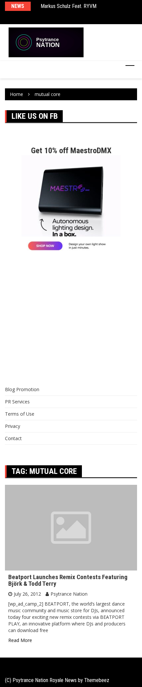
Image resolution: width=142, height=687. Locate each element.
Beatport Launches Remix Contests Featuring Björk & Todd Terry (67, 580)
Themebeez (96, 680)
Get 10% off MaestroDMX (71, 150)
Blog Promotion (22, 389)
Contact (13, 438)
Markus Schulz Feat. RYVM (68, 6)
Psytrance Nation (69, 594)
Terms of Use (19, 414)
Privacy (12, 426)
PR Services (17, 401)
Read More (20, 640)
